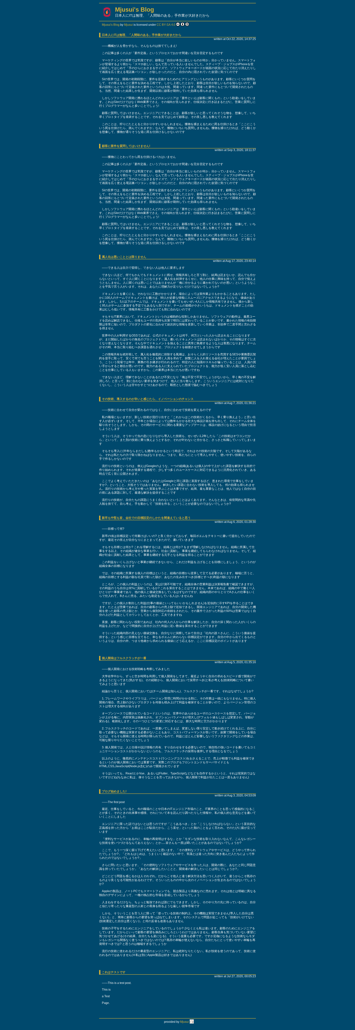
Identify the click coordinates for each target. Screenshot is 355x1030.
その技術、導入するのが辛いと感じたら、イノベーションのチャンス (148, 399)
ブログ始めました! (114, 791)
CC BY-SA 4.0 (166, 24)
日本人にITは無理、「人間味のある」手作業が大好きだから (141, 34)
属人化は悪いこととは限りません (124, 256)
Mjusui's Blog (134, 9)
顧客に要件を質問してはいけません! (126, 146)
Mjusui (128, 24)
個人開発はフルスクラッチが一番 (124, 658)
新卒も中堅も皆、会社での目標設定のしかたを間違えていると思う (146, 517)
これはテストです (114, 972)
